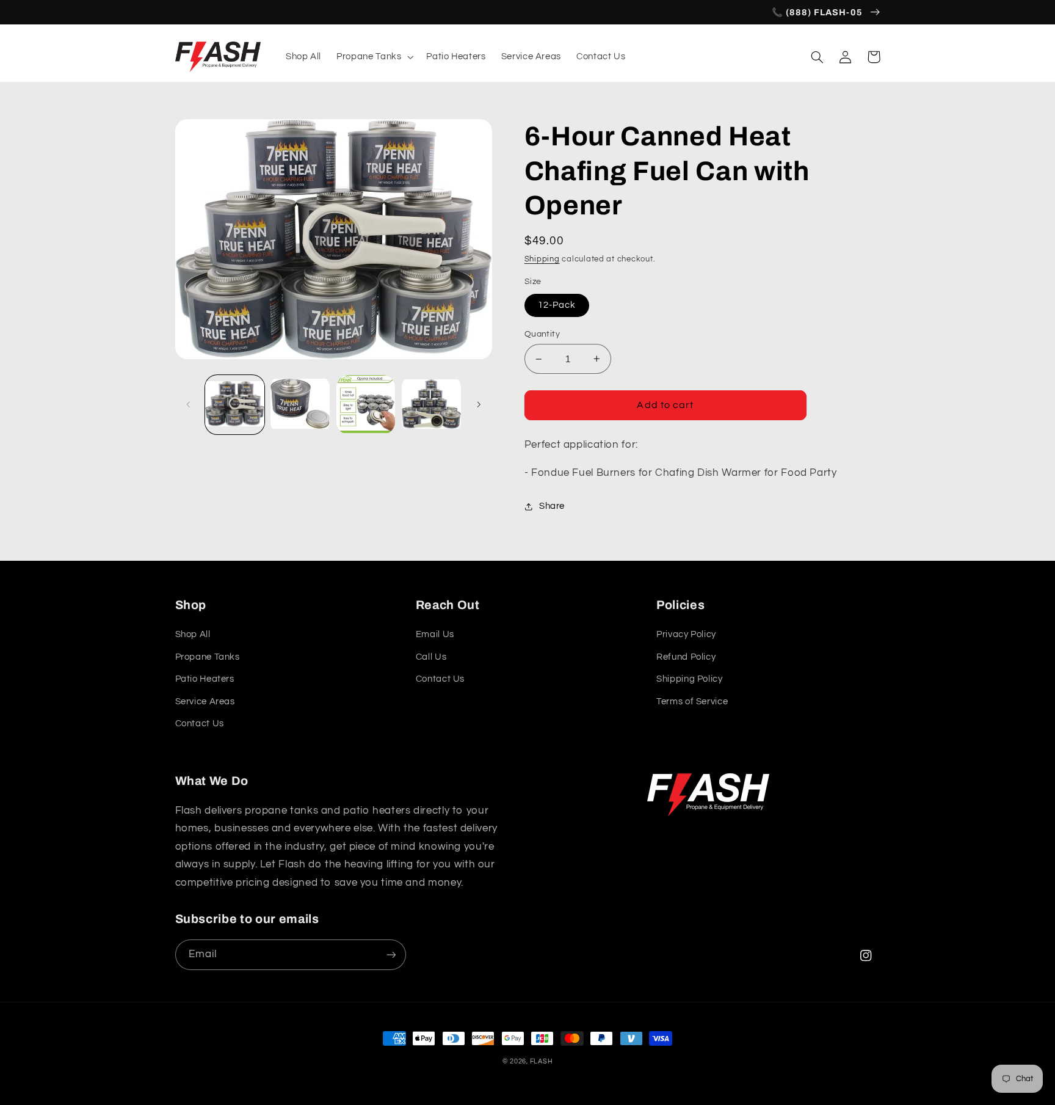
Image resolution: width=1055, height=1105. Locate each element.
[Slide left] (188, 405)
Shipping (542, 259)
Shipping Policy (689, 679)
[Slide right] (478, 405)
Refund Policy (686, 657)
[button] (374, 56)
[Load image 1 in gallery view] (234, 404)
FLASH (541, 1061)
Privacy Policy (686, 634)
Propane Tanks (207, 657)
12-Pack (557, 305)
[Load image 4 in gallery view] (431, 404)
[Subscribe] (391, 954)
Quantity (542, 334)
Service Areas (205, 701)
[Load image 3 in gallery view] (366, 404)
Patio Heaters (204, 679)
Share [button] (552, 506)
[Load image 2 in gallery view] (300, 404)
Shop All (193, 634)
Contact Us (199, 723)
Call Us (431, 657)
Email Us (435, 634)
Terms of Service (692, 701)
